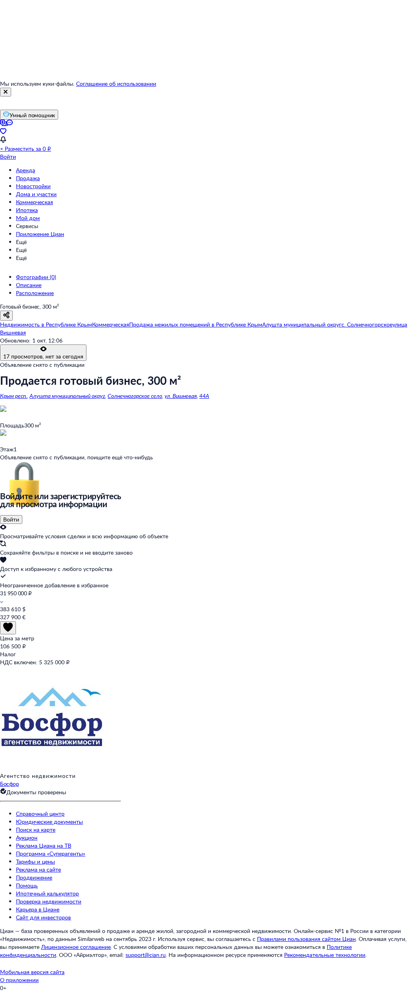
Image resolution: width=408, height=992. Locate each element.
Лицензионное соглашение (76, 947)
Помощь (27, 885)
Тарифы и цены (35, 861)
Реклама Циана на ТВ (43, 845)
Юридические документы (49, 821)
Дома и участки (36, 194)
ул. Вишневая (181, 396)
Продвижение (34, 877)
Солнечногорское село (135, 396)
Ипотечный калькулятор (47, 893)
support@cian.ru (146, 955)
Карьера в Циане (37, 909)
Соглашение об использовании (116, 83)
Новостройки (33, 186)
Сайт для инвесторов (43, 917)
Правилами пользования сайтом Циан (306, 939)
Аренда (25, 170)
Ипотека (27, 210)
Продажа (28, 178)
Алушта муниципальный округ (67, 396)
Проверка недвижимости (48, 901)
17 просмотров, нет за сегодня (43, 356)
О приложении (19, 980)
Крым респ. (13, 396)
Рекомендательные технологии (324, 955)
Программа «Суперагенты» (50, 853)
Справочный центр (40, 813)
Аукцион (26, 837)
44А (204, 396)
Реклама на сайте (38, 869)
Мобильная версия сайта (32, 972)
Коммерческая (34, 202)
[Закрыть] (5, 92)
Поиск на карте (35, 829)
